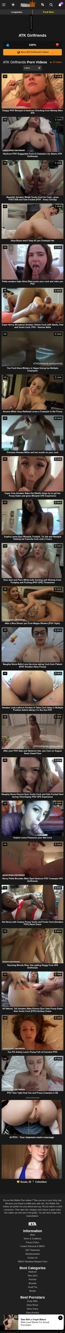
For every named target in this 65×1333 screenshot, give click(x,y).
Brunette (32, 1283)
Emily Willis (32, 1301)
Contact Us (32, 1258)
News (32, 1235)
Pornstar (32, 1279)
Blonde (32, 1291)
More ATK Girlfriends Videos (35, 52)
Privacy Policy (32, 1242)
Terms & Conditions (32, 1238)
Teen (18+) (32, 1275)
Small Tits (32, 1287)
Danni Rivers (32, 1305)
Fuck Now (48, 12)
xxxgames (16, 12)
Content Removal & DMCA (32, 1246)
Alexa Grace (32, 1309)
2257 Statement (32, 1250)
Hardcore (32, 1272)
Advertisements (32, 1254)
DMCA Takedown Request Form (32, 1261)
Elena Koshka (32, 1312)
